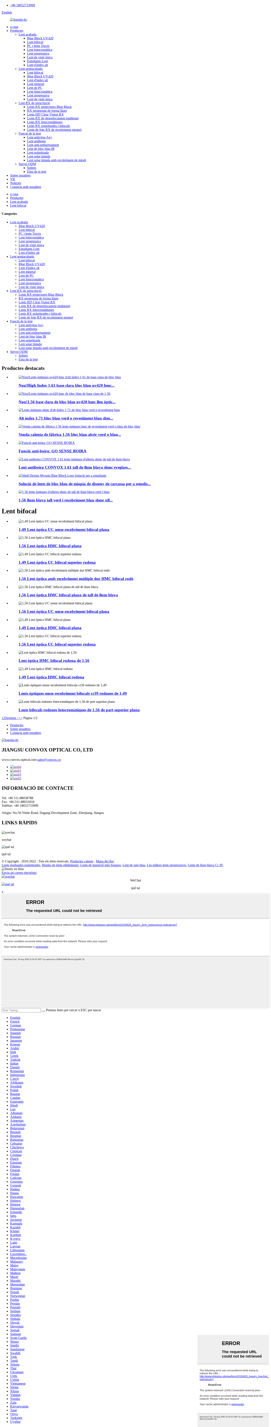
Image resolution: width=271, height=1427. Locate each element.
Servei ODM (27, 164)
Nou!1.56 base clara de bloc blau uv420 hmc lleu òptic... (67, 402)
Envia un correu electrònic (19, 872)
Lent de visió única (40, 57)
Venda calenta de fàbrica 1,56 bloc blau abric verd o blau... (70, 434)
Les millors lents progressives (166, 865)
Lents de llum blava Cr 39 (205, 865)
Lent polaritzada (38, 152)
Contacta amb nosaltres (25, 187)
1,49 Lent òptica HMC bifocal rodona (51, 677)
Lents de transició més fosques (100, 865)
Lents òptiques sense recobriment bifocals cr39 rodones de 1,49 (73, 693)
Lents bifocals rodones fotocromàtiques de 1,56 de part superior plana (79, 710)
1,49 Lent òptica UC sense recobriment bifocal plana (64, 529)
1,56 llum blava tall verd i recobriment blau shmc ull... (66, 500)
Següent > (12, 718)
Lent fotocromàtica (39, 49)
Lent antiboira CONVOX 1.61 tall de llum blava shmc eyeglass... (75, 467)
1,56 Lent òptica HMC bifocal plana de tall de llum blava (68, 595)
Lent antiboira (36, 141)
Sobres (31, 168)
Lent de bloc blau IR (41, 149)
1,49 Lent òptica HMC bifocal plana (50, 628)
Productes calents (81, 861)
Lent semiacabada (31, 68)
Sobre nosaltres (20, 175)
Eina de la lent (36, 171)
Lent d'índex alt (37, 65)
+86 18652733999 (22, 5)
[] (43, 1011)
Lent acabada (27, 34)
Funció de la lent (30, 133)
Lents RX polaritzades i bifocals (48, 126)
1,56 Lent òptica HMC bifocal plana (50, 546)
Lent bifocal (35, 42)
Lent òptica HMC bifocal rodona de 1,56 (54, 660)
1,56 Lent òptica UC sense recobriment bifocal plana (64, 611)
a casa (14, 27)
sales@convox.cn (49, 759)
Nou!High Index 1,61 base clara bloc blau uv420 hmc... (67, 385)
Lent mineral (35, 84)
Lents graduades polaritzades (21, 865)
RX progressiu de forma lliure (47, 110)
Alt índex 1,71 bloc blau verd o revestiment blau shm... (66, 418)
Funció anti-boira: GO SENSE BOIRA (52, 451)
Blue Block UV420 (40, 38)
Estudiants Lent (37, 61)
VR (12, 179)
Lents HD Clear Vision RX (45, 114)
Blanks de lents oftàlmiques (60, 865)
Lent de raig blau (134, 865)
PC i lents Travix (38, 46)
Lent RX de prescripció (34, 103)
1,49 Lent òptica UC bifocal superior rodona (57, 562)
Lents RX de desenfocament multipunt (53, 118)
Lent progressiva (38, 53)
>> (20, 718)
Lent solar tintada (38, 156)
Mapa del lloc (105, 861)
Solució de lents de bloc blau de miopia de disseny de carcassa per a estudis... (85, 484)
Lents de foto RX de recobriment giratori (54, 129)
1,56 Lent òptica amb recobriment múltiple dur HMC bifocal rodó (76, 578)
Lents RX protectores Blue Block (49, 107)
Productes (16, 30)
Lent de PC (34, 88)
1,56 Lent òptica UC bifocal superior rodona (57, 644)
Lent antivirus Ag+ (39, 137)
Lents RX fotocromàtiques (44, 122)
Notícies (15, 183)
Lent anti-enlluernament (43, 145)
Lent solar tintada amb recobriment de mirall (56, 160)
